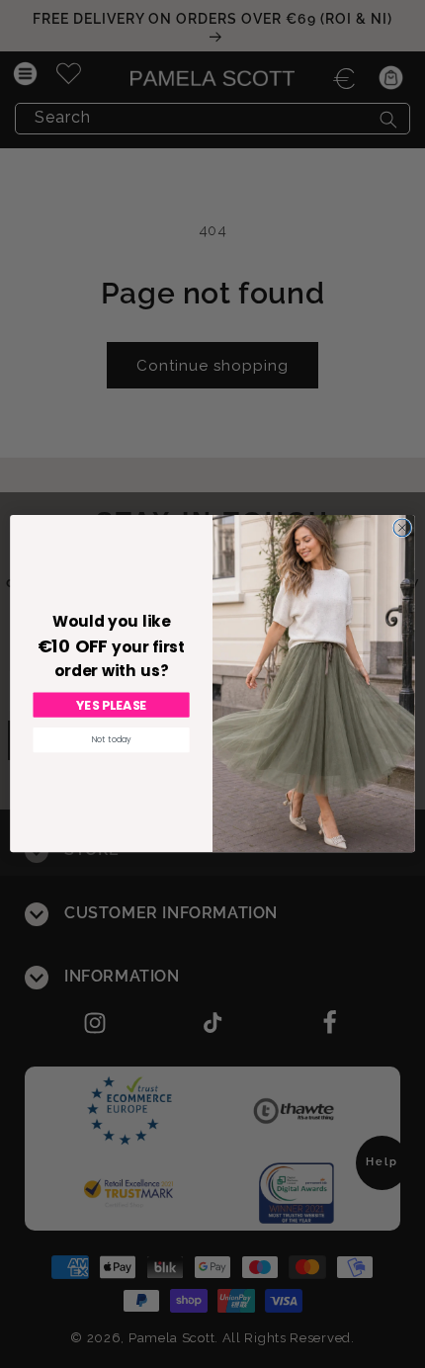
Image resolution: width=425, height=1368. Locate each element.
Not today (111, 740)
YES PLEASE (111, 706)
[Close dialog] (402, 528)
